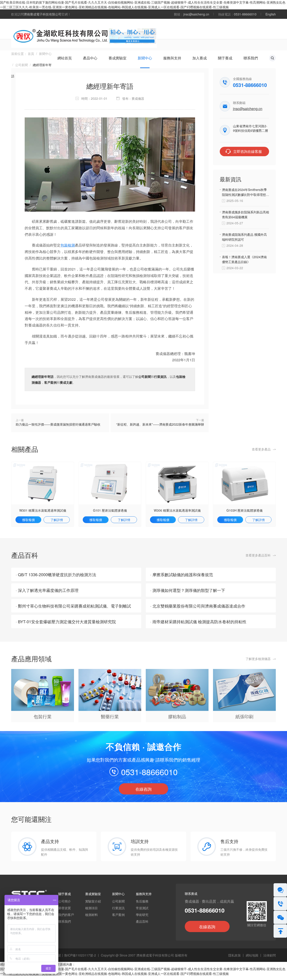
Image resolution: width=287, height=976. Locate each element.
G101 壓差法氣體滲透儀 (110, 510)
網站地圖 (252, 955)
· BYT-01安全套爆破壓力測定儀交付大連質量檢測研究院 (66, 621)
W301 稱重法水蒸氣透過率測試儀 (42, 510)
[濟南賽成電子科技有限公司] (84, 35)
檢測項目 (91, 908)
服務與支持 (172, 58)
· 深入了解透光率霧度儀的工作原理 (47, 590)
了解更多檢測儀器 (258, 658)
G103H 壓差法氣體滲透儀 (244, 510)
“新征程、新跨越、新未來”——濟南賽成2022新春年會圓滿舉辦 (160, 424)
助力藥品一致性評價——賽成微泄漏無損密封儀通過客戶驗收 (58, 424)
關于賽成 (225, 58)
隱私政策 (234, 955)
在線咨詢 (143, 789)
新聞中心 (145, 58)
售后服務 (142, 901)
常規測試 (142, 908)
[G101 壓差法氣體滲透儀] (110, 482)
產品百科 (142, 921)
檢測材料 (91, 914)
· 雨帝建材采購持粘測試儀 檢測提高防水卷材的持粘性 (198, 621)
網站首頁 (64, 58)
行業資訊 (160, 376)
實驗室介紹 (93, 901)
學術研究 (142, 914)
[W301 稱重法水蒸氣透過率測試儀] (42, 482)
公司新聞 (21, 65)
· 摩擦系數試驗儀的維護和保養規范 (181, 574)
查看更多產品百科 (258, 555)
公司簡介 (64, 901)
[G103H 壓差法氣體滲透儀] (244, 482)
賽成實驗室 (117, 58)
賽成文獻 (66, 382)
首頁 (31, 53)
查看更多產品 (261, 449)
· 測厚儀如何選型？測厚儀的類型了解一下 (187, 590)
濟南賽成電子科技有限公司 (155, 955)
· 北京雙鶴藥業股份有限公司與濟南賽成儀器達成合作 (197, 606)
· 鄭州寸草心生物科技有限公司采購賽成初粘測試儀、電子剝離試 (73, 606)
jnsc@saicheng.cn (196, 14)
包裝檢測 (68, 245)
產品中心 (90, 58)
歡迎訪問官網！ (41, 14)
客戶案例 (50, 382)
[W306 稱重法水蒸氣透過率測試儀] (177, 482)
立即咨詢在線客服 (247, 151)
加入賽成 (199, 58)
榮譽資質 (64, 908)
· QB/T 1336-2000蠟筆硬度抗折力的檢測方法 (56, 574)
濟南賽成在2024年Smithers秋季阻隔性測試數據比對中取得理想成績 (245, 194)
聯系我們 (251, 58)
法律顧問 (269, 955)
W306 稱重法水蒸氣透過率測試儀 (177, 510)
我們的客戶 (66, 914)
